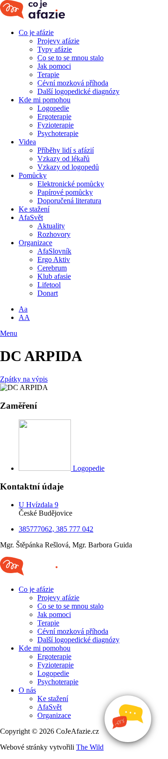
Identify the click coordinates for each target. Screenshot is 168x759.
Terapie (48, 74)
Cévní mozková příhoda (72, 83)
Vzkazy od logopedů (68, 167)
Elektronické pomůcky (70, 184)
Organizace (35, 243)
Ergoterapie (54, 117)
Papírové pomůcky (65, 192)
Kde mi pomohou (44, 100)
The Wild (90, 747)
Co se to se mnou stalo (70, 58)
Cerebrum (52, 268)
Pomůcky (33, 175)
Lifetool (49, 285)
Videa (27, 142)
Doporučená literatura (69, 201)
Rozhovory (53, 234)
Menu (8, 333)
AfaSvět (31, 217)
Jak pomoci (54, 66)
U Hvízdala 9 (38, 505)
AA (24, 317)
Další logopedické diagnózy (78, 91)
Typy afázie (54, 49)
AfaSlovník (54, 251)
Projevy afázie (58, 41)
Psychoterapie (57, 133)
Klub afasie (54, 276)
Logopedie (53, 108)
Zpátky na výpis (24, 379)
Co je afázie (36, 32)
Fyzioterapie (55, 125)
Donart (47, 293)
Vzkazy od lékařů (63, 159)
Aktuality (51, 226)
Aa (23, 309)
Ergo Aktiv (53, 259)
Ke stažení (34, 209)
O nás (27, 690)
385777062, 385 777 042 (56, 529)
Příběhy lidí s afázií (65, 150)
